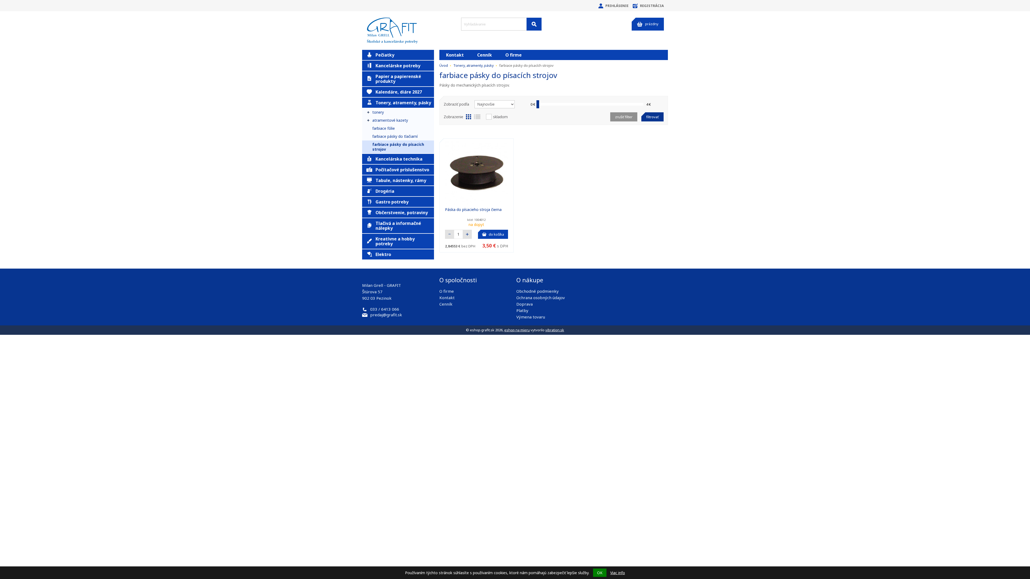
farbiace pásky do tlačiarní (395, 136)
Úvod (443, 65)
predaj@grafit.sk (386, 314)
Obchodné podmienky (537, 291)
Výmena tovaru (530, 317)
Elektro (383, 254)
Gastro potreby (392, 202)
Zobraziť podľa (456, 104)
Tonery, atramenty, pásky (403, 103)
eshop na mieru (517, 330)
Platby (522, 310)
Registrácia (652, 5)
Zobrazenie (453, 116)
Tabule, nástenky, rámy (401, 180)
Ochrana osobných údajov (540, 297)
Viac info (617, 572)
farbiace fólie (383, 128)
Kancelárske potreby (398, 66)
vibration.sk (554, 330)
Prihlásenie (616, 5)
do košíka (496, 234)
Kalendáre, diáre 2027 (399, 92)
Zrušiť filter (623, 116)
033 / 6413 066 (384, 309)
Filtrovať (652, 116)
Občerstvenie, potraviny (402, 213)
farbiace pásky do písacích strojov (398, 147)
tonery (378, 112)
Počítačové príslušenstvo (402, 170)
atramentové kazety (390, 120)
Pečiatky (385, 55)
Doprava (524, 304)
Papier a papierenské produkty (398, 78)
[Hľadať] (534, 24)
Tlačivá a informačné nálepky (398, 225)
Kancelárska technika (399, 159)
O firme (513, 55)
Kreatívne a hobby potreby (395, 241)
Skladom (500, 116)
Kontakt (455, 55)
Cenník (484, 55)
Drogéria (385, 191)
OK (599, 572)
